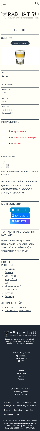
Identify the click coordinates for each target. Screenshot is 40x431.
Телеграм (22, 356)
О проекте (8, 414)
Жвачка (9, 292)
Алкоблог (29, 410)
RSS (19, 414)
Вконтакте (22, 358)
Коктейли (18, 410)
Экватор (9, 296)
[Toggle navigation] (4, 4)
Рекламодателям (21, 392)
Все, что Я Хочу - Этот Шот (11, 279)
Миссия (21, 376)
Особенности (21, 374)
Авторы (21, 379)
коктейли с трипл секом (18, 310)
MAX (22, 361)
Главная (7, 410)
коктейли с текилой (16, 306)
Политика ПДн (21, 394)
